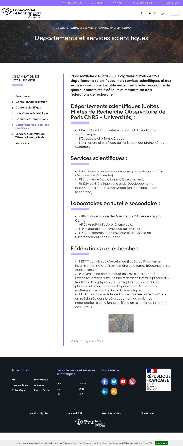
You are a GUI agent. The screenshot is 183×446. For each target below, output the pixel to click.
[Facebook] (104, 382)
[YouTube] (123, 382)
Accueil (60, 28)
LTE (58, 389)
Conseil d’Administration (31, 102)
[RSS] (114, 392)
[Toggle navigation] (175, 13)
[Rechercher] (142, 13)
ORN (81, 389)
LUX (58, 394)
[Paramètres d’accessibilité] (162, 13)
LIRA (58, 384)
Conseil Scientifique (28, 107)
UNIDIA (82, 384)
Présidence (23, 96)
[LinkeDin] (104, 392)
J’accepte (161, 443)
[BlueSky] (114, 382)
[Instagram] (132, 382)
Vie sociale (23, 143)
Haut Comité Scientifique (32, 113)
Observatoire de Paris (81, 28)
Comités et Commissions (32, 119)
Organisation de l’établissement (115, 28)
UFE (81, 394)
